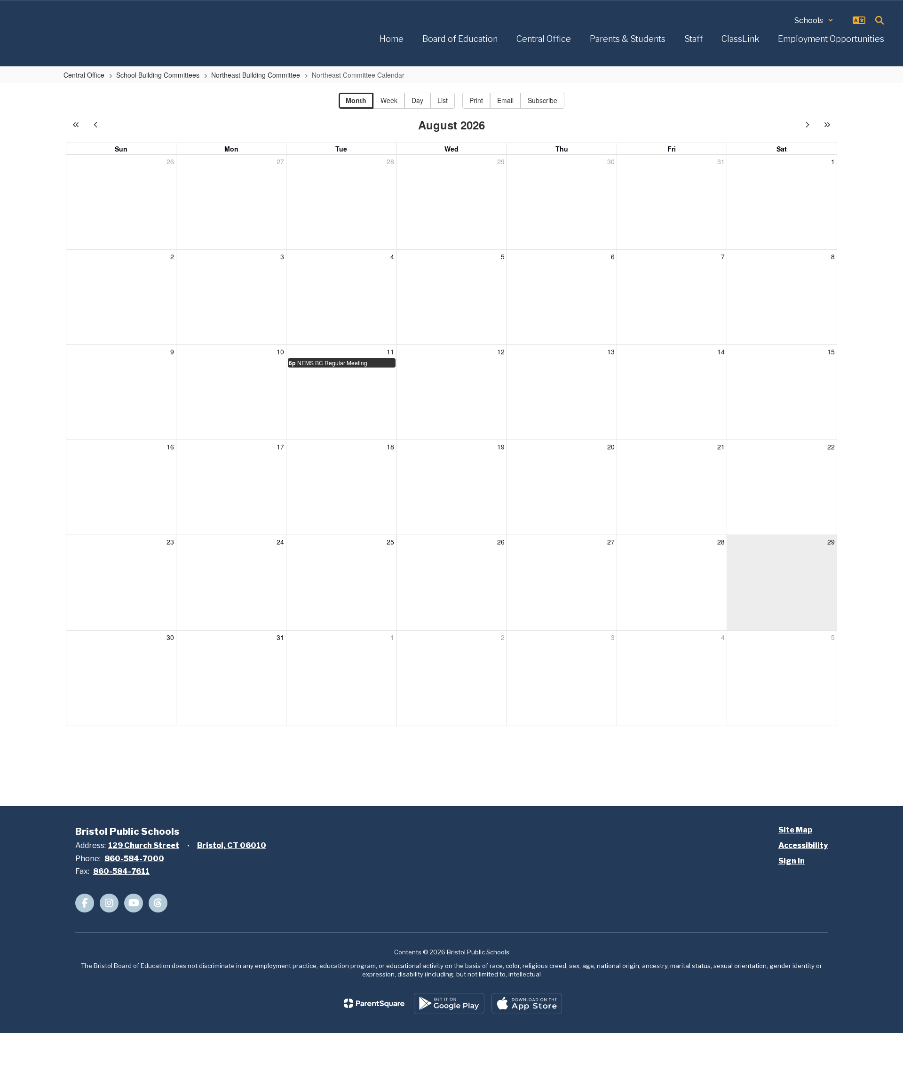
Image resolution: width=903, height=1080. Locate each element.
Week (388, 100)
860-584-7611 (121, 871)
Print (476, 100)
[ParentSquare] (374, 1003)
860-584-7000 (134, 858)
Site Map (795, 829)
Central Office (83, 75)
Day (417, 100)
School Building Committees (157, 75)
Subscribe (542, 100)
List (442, 100)
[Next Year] (827, 124)
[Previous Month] (95, 124)
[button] (813, 20)
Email (505, 100)
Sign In (791, 860)
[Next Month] (807, 124)
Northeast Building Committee (255, 75)
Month (356, 100)
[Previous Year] (76, 124)
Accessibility (803, 845)
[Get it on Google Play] (449, 1003)
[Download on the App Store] (526, 1003)
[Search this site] (879, 20)
